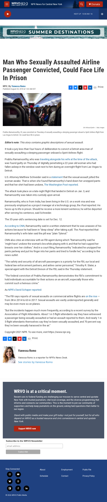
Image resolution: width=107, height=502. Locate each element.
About (42, 470)
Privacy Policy (89, 476)
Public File (87, 470)
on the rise (91, 296)
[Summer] (53, 32)
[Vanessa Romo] (9, 354)
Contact (64, 476)
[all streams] (103, 14)
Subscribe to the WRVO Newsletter (24, 441)
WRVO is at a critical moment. (40, 391)
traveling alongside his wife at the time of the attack (68, 159)
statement (57, 177)
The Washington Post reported (61, 184)
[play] (7, 14)
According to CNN (15, 225)
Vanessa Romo (18, 86)
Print (101, 87)
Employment (67, 470)
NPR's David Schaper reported (24, 289)
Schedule (44, 476)
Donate (95, 4)
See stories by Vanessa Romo (35, 362)
